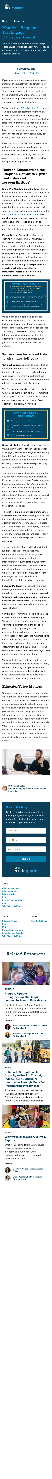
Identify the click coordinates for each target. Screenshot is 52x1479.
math (4, 903)
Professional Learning (12, 930)
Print (31, 73)
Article (9, 989)
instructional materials (12, 900)
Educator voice (9, 894)
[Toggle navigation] (45, 7)
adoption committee (11, 888)
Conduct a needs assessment (24, 214)
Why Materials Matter (12, 906)
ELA (4, 897)
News (8, 1067)
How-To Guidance (39, 921)
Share (18, 73)
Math (4, 927)
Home (5, 21)
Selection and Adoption (13, 933)
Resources (19, 21)
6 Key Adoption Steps (31, 108)
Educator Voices (9, 921)
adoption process (10, 891)
